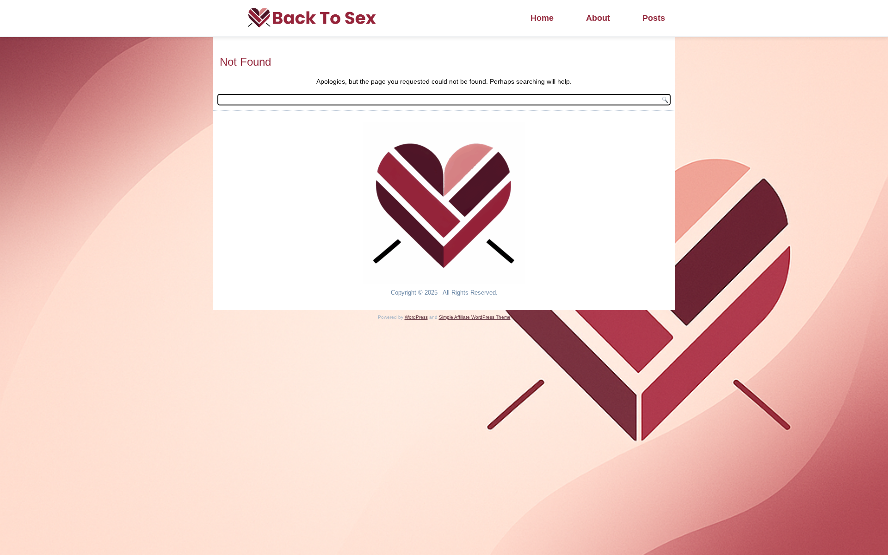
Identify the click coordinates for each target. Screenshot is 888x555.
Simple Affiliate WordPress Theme (475, 317)
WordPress (416, 317)
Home (542, 18)
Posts (653, 18)
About (598, 18)
